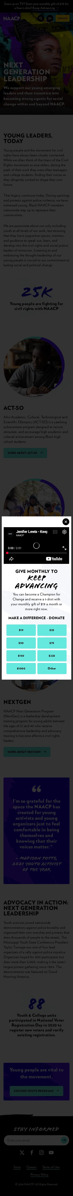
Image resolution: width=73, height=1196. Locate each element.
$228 (52, 655)
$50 (21, 643)
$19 (21, 630)
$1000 (21, 668)
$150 (21, 655)
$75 (51, 643)
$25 (51, 630)
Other (52, 668)
